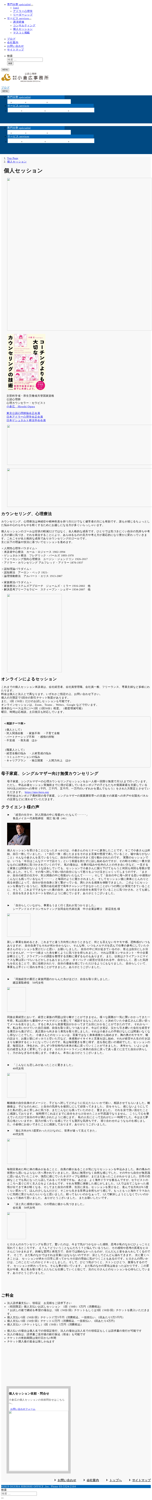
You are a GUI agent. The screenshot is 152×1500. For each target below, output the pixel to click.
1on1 (16, 7)
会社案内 (12, 42)
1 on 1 (18, 133)
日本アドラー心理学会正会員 (25, 416)
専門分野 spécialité (19, 4)
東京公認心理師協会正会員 (23, 413)
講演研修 (18, 21)
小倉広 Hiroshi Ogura (21, 406)
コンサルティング (24, 25)
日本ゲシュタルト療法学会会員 (26, 420)
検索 (10, 55)
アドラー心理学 (23, 11)
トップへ (115, 1480)
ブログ (11, 38)
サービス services (18, 18)
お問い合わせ (15, 46)
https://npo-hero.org (37, 792)
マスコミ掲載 (21, 32)
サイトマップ (15, 49)
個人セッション (23, 29)
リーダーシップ (23, 14)
